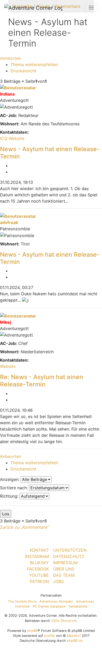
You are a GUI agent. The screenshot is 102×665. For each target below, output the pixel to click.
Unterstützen (70, 550)
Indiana (7, 94)
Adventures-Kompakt (56, 601)
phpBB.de (74, 641)
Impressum (65, 562)
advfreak (9, 222)
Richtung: (10, 496)
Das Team (64, 575)
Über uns (63, 569)
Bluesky (39, 562)
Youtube (39, 575)
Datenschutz (68, 556)
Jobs (58, 581)
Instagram (37, 556)
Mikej (5, 322)
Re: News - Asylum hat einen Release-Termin (41, 380)
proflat (49, 636)
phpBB (32, 631)
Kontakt (39, 550)
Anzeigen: (10, 479)
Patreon (39, 581)
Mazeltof (74, 636)
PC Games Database (49, 606)
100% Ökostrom (63, 621)
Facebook (38, 569)
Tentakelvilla (77, 606)
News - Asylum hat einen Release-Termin (50, 152)
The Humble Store (22, 601)
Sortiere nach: (14, 487)
